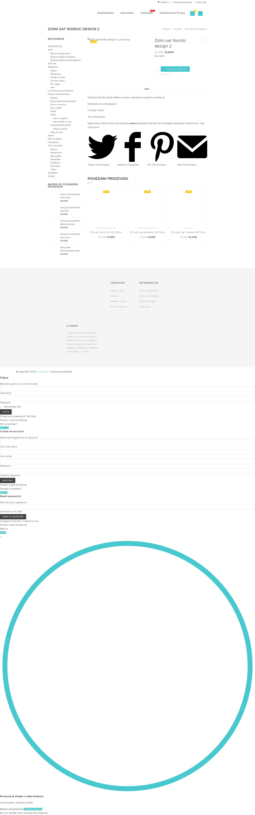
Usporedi (164, 74)
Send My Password (13, 517)
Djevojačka (55, 156)
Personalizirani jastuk (60, 125)
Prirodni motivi (57, 81)
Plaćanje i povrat (118, 301)
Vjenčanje (55, 166)
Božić (50, 49)
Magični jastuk (60, 129)
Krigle (53, 111)
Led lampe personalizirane (60, 91)
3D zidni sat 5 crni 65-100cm (106, 232)
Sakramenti (55, 152)
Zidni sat (112, 228)
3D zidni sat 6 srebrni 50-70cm (147, 232)
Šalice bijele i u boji (62, 122)
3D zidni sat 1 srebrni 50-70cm (188, 232)
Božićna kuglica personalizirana (65, 60)
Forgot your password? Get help (18, 416)
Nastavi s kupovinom (11, 809)
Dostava (114, 296)
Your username (8, 446)
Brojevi (53, 149)
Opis (146, 89)
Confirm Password (10, 475)
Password (5, 402)
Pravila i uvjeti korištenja (13, 420)
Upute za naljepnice (148, 291)
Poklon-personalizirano (59, 94)
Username (5, 393)
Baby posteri (56, 132)
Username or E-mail (11, 511)
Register (8, 480)
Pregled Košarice (32, 809)
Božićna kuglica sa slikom (62, 57)
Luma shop (42, 371)
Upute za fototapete (149, 296)
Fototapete (53, 142)
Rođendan (55, 159)
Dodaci (51, 176)
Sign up (4, 427)
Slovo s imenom (58, 104)
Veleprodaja (144, 306)
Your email (6, 456)
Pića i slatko (56, 108)
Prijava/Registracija (182, 2)
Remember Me (12, 407)
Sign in (3, 492)
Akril (52, 87)
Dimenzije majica (147, 301)
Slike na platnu (55, 139)
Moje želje (202, 2)
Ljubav (53, 169)
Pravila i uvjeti (117, 291)
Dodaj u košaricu (177, 69)
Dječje (53, 70)
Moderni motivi (57, 77)
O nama (85, 351)
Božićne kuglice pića (60, 53)
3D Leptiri (55, 84)
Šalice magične (60, 118)
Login (6, 412)
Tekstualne (55, 74)
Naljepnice (53, 67)
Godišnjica (55, 163)
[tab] (147, 89)
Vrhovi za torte (55, 145)
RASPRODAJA (102, 228)
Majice (51, 135)
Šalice (53, 114)
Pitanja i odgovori (118, 306)
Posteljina (52, 173)
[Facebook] (168, 283)
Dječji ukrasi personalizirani (63, 101)
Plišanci (54, 98)
